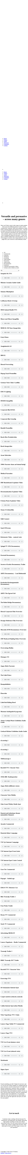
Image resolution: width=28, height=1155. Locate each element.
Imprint (2, 1153)
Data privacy (8, 1153)
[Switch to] (15, 169)
